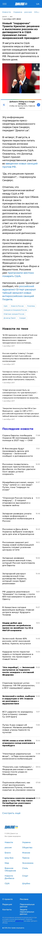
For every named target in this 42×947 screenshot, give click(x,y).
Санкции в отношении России (15, 310)
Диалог (4, 16)
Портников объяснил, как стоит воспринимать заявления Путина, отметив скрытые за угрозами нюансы (18, 786)
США (5, 306)
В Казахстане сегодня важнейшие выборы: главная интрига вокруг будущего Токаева (18, 611)
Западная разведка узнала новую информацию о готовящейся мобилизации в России (18, 517)
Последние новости (17, 428)
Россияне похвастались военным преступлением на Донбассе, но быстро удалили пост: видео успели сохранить (18, 469)
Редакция (7, 904)
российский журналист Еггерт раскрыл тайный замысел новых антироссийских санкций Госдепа (19, 293)
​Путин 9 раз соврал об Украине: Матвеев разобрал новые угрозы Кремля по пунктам (17, 729)
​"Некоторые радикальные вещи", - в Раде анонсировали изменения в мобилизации (18, 756)
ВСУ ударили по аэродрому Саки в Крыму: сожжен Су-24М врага (17, 714)
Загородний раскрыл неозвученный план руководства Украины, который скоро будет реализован (14, 578)
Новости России (17, 306)
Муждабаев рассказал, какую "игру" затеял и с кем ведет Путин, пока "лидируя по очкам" (18, 486)
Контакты (7, 909)
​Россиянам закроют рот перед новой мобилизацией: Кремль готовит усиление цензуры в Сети (18, 546)
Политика (31, 306)
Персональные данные (27, 905)
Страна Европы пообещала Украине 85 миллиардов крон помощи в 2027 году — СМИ (18, 438)
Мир (11, 16)
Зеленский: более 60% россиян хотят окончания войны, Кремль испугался (16, 641)
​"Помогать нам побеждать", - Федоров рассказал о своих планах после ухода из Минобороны (18, 770)
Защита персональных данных (27, 911)
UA (37, 4)
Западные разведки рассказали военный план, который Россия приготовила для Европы (18, 562)
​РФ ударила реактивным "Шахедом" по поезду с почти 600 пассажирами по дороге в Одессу (18, 595)
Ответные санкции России (14, 314)
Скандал (22, 318)
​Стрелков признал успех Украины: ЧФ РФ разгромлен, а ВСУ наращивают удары (18, 685)
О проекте (7, 899)
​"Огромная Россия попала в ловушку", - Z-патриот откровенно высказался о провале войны (17, 502)
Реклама (24, 899)
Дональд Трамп (10, 318)
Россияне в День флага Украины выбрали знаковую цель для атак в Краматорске (18, 531)
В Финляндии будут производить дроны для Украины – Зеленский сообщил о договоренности (17, 452)
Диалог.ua (19, 921)
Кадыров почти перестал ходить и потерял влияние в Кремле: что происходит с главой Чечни (17, 655)
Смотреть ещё (11, 813)
